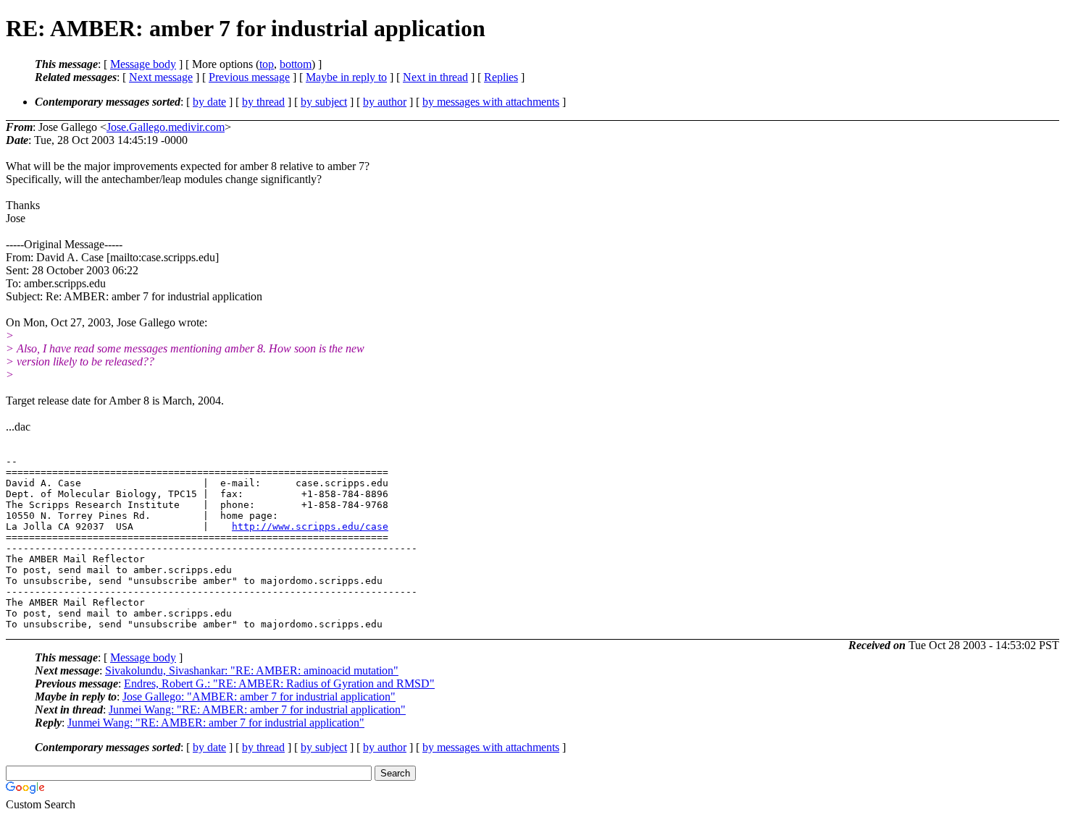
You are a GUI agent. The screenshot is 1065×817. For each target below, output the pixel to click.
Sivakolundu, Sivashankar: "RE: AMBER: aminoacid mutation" (251, 670)
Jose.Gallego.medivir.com (165, 127)
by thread (263, 102)
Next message (161, 77)
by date (209, 102)
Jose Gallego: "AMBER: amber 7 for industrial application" (259, 696)
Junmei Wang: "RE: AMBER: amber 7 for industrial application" (257, 709)
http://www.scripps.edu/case (310, 526)
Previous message (249, 77)
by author (384, 102)
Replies (501, 77)
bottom (296, 64)
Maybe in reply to (346, 77)
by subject (324, 102)
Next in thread (435, 77)
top (266, 64)
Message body (143, 64)
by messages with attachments (490, 102)
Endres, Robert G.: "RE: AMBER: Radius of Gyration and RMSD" (279, 683)
